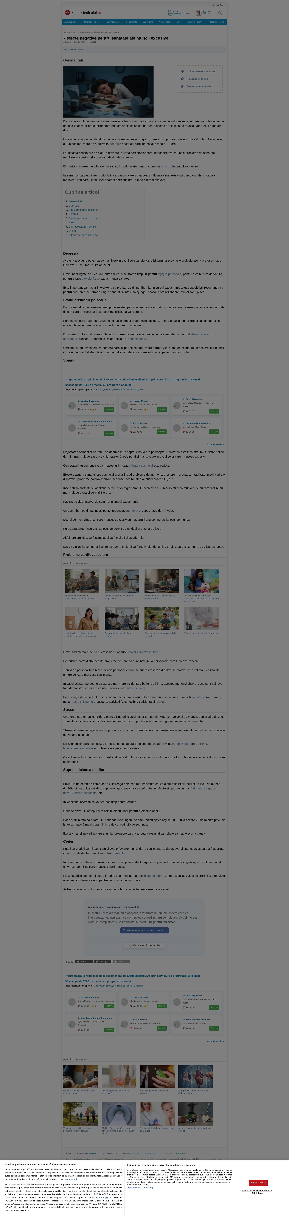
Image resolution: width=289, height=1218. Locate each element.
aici (106, 1197)
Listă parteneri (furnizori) (140, 1187)
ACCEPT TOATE (258, 1183)
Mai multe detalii (69, 1179)
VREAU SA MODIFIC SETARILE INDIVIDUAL (257, 1192)
